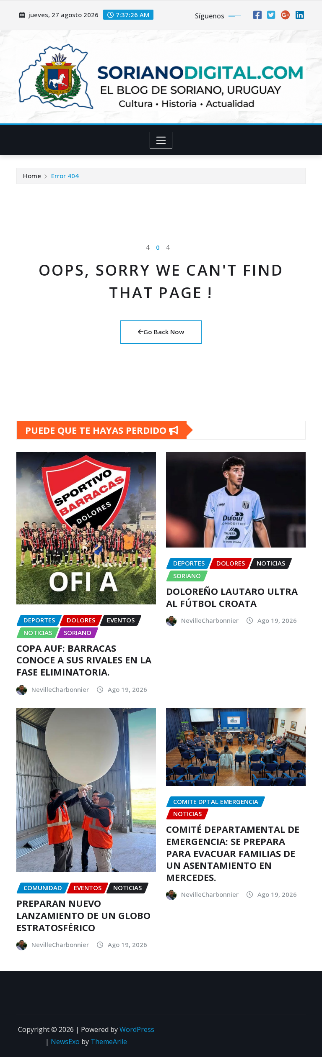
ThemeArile (109, 1041)
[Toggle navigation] (161, 140)
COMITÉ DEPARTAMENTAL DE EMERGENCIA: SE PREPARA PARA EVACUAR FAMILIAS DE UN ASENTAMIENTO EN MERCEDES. (232, 853)
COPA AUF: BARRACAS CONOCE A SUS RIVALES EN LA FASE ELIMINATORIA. (83, 660)
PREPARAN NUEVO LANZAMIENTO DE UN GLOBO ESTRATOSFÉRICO (83, 915)
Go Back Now (163, 332)
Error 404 (65, 175)
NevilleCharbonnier (60, 689)
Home (32, 175)
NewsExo (65, 1041)
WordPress (136, 1029)
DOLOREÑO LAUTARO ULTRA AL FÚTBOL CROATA (232, 597)
